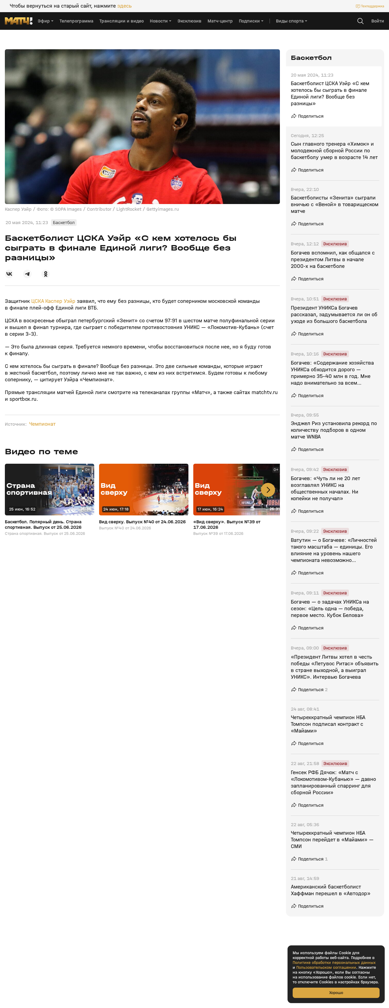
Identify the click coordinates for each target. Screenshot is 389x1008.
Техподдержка (372, 6)
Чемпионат (42, 424)
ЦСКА (38, 301)
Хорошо (336, 992)
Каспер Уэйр (60, 301)
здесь (124, 6)
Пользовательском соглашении (326, 967)
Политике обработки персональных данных (334, 962)
